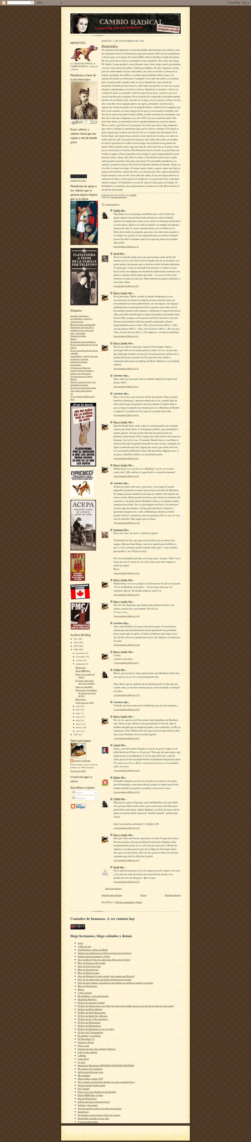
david (116, 253)
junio (78, 713)
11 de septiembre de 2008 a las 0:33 (126, 663)
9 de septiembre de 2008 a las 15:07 (126, 336)
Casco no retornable (84, 686)
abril (78, 720)
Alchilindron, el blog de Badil (93, 949)
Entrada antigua (173, 895)
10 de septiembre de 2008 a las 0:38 (126, 476)
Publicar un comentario (113, 888)
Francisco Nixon (86, 1042)
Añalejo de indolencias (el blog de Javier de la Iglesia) (105, 953)
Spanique (118, 529)
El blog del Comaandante (90, 1032)
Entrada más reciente (112, 895)
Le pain (81, 1062)
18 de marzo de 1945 (85, 702)
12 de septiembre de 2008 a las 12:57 (127, 860)
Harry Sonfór (82, 760)
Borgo (81, 989)
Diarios (73, 338)
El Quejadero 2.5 (86, 1039)
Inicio (143, 895)
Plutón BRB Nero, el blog (90, 1095)
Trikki (117, 210)
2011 (75, 638)
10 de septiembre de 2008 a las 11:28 (127, 523)
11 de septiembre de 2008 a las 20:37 (127, 738)
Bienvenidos (81, 699)
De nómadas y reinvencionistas (93, 996)
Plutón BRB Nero (83, 670)
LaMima (82, 1055)
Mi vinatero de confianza (90, 1068)
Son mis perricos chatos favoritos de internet (100, 1108)
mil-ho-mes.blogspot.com (90, 1072)
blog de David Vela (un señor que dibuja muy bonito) (104, 959)
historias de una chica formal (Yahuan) (97, 1049)
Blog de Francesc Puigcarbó (91, 963)
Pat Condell (83, 1088)
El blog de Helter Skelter (90, 1009)
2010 (75, 642)
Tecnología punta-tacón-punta (83, 387)
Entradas (79, 792)
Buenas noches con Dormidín (82, 324)
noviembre (81, 656)
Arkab (117, 745)
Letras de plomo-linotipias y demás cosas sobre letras (82, 372)
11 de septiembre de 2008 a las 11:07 (127, 695)
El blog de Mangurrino (89, 1022)
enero (78, 731)
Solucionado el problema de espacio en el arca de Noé (86, 693)
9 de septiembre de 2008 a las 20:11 (126, 386)
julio (78, 709)
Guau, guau (83, 1045)
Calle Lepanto (85, 992)
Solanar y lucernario (88, 1105)
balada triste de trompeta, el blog (94, 956)
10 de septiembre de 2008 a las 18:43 (127, 573)
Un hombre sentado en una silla (93, 1118)
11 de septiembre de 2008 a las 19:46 (127, 709)
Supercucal (83, 1111)
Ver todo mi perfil (77, 770)
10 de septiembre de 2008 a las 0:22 (126, 458)
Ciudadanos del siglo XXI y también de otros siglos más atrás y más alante (82, 330)
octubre (79, 660)
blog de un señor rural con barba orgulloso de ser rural (104, 979)
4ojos (80, 943)
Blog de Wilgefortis (87, 986)
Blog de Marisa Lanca (89, 972)
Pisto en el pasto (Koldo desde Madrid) (97, 1092)
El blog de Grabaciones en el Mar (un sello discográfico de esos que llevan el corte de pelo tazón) (126, 1006)
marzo (79, 723)
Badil (116, 867)
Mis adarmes (84, 1075)
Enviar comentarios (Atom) (128, 902)
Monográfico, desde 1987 (90, 1078)
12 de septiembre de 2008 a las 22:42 (127, 882)
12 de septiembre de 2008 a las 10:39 (127, 792)
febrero (79, 727)
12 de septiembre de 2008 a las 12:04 (127, 828)
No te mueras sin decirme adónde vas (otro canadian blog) (106, 1082)
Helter (117, 777)
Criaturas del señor (78, 335)
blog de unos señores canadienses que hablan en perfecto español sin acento (115, 982)
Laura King (83, 1058)
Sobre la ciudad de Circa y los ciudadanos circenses (83, 383)
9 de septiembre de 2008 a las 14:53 (126, 286)
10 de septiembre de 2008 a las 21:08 (127, 645)
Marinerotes (81, 667)
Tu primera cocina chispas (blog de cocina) (99, 1115)
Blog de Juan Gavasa (88, 969)
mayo (78, 716)
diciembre (80, 653)
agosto (79, 706)
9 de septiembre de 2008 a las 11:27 (126, 246)
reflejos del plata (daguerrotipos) (94, 1101)
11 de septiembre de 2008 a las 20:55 (127, 770)
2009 (75, 646)
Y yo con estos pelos (88, 1121)
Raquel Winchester (87, 1098)
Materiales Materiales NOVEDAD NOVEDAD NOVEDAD (106, 1065)
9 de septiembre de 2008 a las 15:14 (126, 368)
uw (71, 393)
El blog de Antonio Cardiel (91, 1002)
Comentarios (80, 798)
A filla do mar (84, 946)
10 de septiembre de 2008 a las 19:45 (127, 616)
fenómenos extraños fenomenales (78, 363)
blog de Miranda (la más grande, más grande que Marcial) (106, 976)
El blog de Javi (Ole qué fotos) (93, 1019)
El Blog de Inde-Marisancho (92, 1012)
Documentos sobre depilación (83, 341)
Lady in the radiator (87, 1052)
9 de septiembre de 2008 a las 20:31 (126, 415)
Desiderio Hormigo (87, 999)
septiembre (81, 663)
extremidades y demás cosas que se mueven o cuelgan (84, 357)
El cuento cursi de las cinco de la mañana (85, 682)
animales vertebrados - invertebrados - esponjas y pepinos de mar (81, 318)
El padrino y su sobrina (89, 1035)
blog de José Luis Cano (89, 966)
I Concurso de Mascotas (80, 367)
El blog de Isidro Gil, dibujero (92, 1015)
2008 (75, 649)
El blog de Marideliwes (89, 1025)
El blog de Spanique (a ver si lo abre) (96, 1029)
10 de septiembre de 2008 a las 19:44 (127, 595)
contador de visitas (78, 180)
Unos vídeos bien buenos (81, 390)
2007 (75, 734)
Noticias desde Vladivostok (91, 1085)
